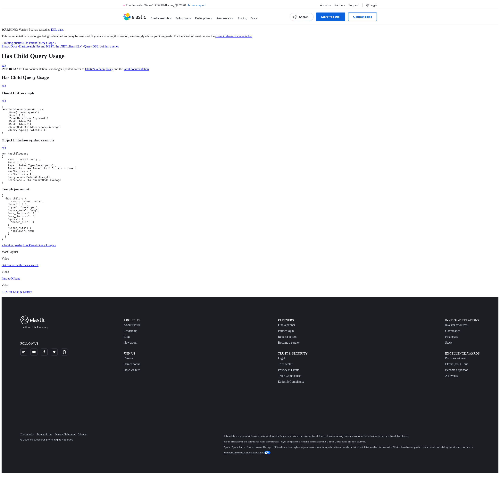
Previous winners (455, 358)
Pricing (242, 18)
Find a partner (286, 325)
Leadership (130, 330)
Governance (452, 330)
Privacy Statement (65, 434)
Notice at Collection (233, 452)
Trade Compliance (289, 375)
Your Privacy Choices (253, 452)
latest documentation (136, 69)
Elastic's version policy (99, 69)
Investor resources (456, 325)
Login (373, 5)
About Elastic (132, 325)
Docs (253, 18)
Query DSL (91, 46)
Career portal (132, 364)
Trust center (285, 364)
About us (325, 5)
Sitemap (83, 434)
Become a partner (289, 342)
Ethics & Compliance (291, 381)
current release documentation (233, 36)
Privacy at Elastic (288, 370)
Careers (128, 358)
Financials (451, 336)
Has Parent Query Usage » (39, 43)
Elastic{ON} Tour (456, 364)
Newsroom (130, 342)
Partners (340, 5)
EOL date (57, 29)
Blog (127, 336)
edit (4, 65)
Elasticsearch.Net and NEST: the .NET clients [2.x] (50, 46)
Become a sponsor (456, 370)
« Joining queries (12, 43)
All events (451, 375)
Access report (197, 5)
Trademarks (27, 434)
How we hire (132, 370)
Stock (448, 342)
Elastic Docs (9, 46)
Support (353, 5)
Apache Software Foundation (338, 447)
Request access (287, 336)
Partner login (286, 330)
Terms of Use (44, 434)
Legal (281, 358)
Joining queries (109, 46)
